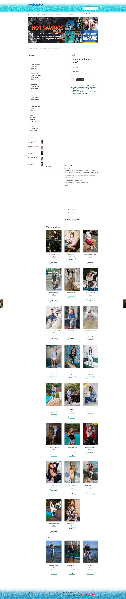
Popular (31, 115)
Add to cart (80, 79)
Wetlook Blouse (42, 48)
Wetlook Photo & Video (35, 592)
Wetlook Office (34, 104)
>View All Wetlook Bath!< (70, 212)
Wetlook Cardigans (35, 99)
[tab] (53, 166)
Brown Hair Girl (94, 85)
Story (52, 14)
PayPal (59, 14)
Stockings (84, 91)
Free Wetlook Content (34, 128)
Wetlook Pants (34, 68)
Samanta (77, 91)
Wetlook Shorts (34, 101)
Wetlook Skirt (80, 88)
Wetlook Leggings (34, 73)
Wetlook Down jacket (35, 106)
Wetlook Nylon (74, 88)
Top (38, 14)
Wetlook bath (73, 93)
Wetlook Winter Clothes (36, 75)
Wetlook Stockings (86, 88)
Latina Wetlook (74, 87)
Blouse (74, 91)
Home (30, 48)
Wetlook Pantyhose (35, 70)
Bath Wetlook (87, 85)
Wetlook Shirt (34, 81)
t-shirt (88, 91)
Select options (54, 262)
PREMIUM (31, 14)
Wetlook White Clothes (35, 92)
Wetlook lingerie (85, 93)
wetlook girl (79, 93)
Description (48, 166)
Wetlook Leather (34, 88)
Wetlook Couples (33, 121)
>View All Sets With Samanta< (71, 209)
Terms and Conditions (68, 592)
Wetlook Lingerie (92, 87)
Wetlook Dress (34, 84)
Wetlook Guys (32, 126)
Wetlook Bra (86, 87)
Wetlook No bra (34, 110)
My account (45, 14)
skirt (81, 91)
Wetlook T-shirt (94, 88)
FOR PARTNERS (68, 14)
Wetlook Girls (32, 123)
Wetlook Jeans (34, 90)
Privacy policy (57, 592)
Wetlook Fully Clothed (79, 85)
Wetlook (95, 91)
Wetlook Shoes (34, 79)
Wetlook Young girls (75, 90)
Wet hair (91, 91)
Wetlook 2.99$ (32, 119)
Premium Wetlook (33, 130)
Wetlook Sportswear (35, 86)
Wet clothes (35, 48)
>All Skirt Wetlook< (69, 216)
